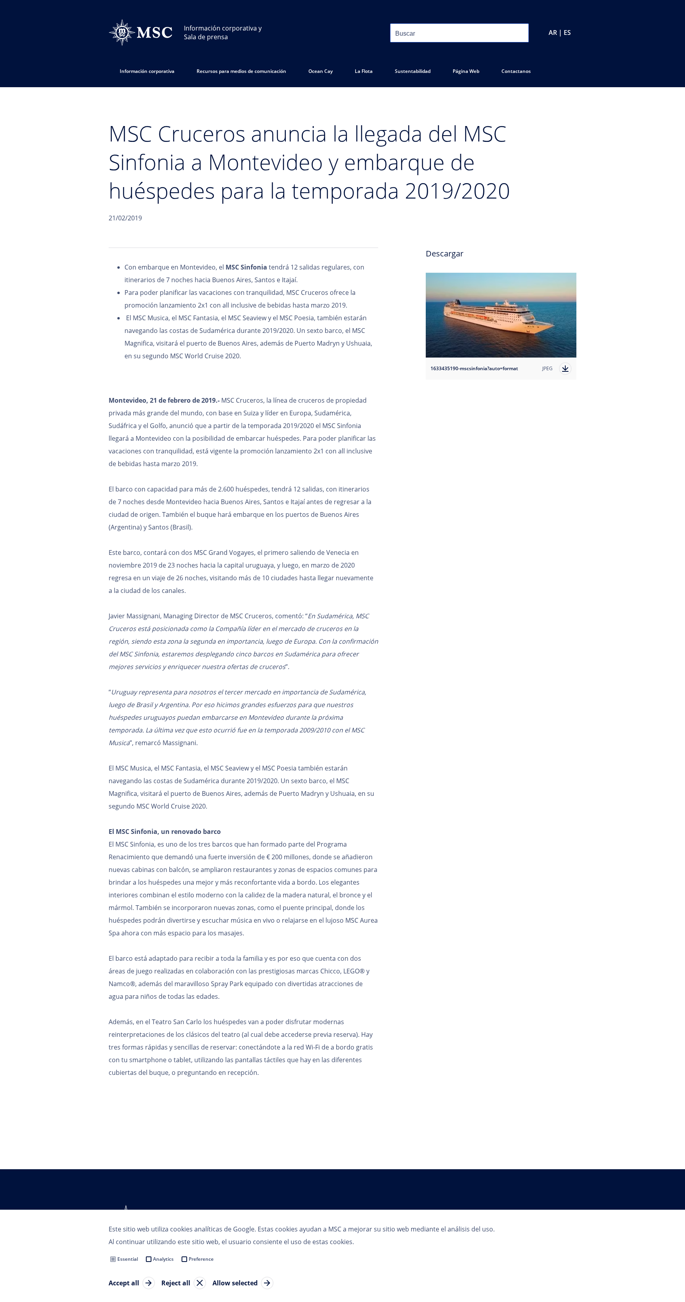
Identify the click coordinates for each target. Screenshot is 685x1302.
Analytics (163, 1259)
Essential (127, 1259)
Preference (201, 1259)
